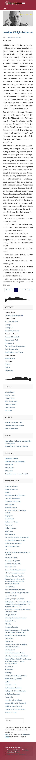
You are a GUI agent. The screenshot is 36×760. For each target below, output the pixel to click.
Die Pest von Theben (12, 522)
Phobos (7, 367)
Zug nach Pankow (11, 596)
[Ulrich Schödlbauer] (18, 19)
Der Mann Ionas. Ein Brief (13, 706)
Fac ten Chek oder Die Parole (14, 653)
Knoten (7, 682)
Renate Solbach (10, 355)
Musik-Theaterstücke (12, 331)
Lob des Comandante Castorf (14, 573)
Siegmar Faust (10, 312)
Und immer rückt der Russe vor (15, 495)
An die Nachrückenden (12, 694)
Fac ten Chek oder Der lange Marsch (17, 537)
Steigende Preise (10, 621)
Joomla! (7, 734)
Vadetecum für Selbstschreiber (15, 709)
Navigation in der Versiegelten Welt (16, 474)
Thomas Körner (10, 319)
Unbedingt (8, 673)
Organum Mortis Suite (12, 337)
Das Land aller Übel (11, 322)
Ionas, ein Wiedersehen (12, 498)
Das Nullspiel (9, 666)
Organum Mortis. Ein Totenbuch (15, 703)
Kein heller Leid (10, 650)
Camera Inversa (10, 358)
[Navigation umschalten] (5, 8)
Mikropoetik (9, 471)
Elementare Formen (11, 459)
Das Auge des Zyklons (12, 561)
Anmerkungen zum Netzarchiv (15, 462)
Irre (6, 549)
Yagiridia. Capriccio (11, 349)
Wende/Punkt (9, 519)
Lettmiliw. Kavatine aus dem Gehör (16, 656)
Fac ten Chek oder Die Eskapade (15, 676)
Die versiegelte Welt (11, 340)
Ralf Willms (8, 361)
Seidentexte (8, 370)
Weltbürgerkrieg (10, 534)
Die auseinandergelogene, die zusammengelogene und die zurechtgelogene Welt (14, 581)
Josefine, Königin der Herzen (14, 599)
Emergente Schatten (11, 627)
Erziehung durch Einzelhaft (14, 316)
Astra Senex (9, 531)
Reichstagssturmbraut (12, 546)
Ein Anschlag (9, 638)
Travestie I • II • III (10, 685)
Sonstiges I (8, 325)
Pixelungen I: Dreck (11, 558)
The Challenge (9, 587)
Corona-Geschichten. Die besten (15, 570)
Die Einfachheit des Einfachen (15, 590)
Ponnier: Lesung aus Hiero (13, 423)
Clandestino (9, 641)
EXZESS (7, 364)
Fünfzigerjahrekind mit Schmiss (15, 691)
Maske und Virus (10, 567)
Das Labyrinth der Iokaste (13, 700)
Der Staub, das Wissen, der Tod (15, 635)
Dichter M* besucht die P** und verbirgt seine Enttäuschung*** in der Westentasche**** (18, 661)
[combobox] (14, 720)
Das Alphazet (9, 343)
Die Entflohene (9, 504)
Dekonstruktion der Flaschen (14, 576)
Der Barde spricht (10, 528)
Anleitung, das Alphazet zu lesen (15, 618)
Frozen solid (9, 697)
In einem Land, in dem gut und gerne (17, 593)
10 (33, 290)
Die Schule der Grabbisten (13, 688)
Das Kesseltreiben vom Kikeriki (15, 540)
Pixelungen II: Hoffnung (13, 501)
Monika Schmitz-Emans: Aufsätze (16, 446)
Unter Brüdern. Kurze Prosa (14, 352)
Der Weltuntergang (11, 507)
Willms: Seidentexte (11, 429)
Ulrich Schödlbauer (11, 334)
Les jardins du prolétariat (13, 543)
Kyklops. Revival (10, 615)
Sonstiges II (8, 328)
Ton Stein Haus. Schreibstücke (15, 346)
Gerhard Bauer (9, 392)
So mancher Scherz (11, 486)
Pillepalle (8, 624)
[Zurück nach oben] (32, 756)
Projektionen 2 (9, 468)
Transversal (8, 525)
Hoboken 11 (9, 670)
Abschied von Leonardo (13, 564)
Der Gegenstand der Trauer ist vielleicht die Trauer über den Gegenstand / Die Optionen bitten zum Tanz (18, 604)
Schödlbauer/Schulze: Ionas (14, 426)
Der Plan (7, 492)
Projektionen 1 (9, 465)
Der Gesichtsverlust (11, 489)
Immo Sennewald (10, 404)
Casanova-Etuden (11, 712)
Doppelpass (9, 516)
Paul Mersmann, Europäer (13, 679)
